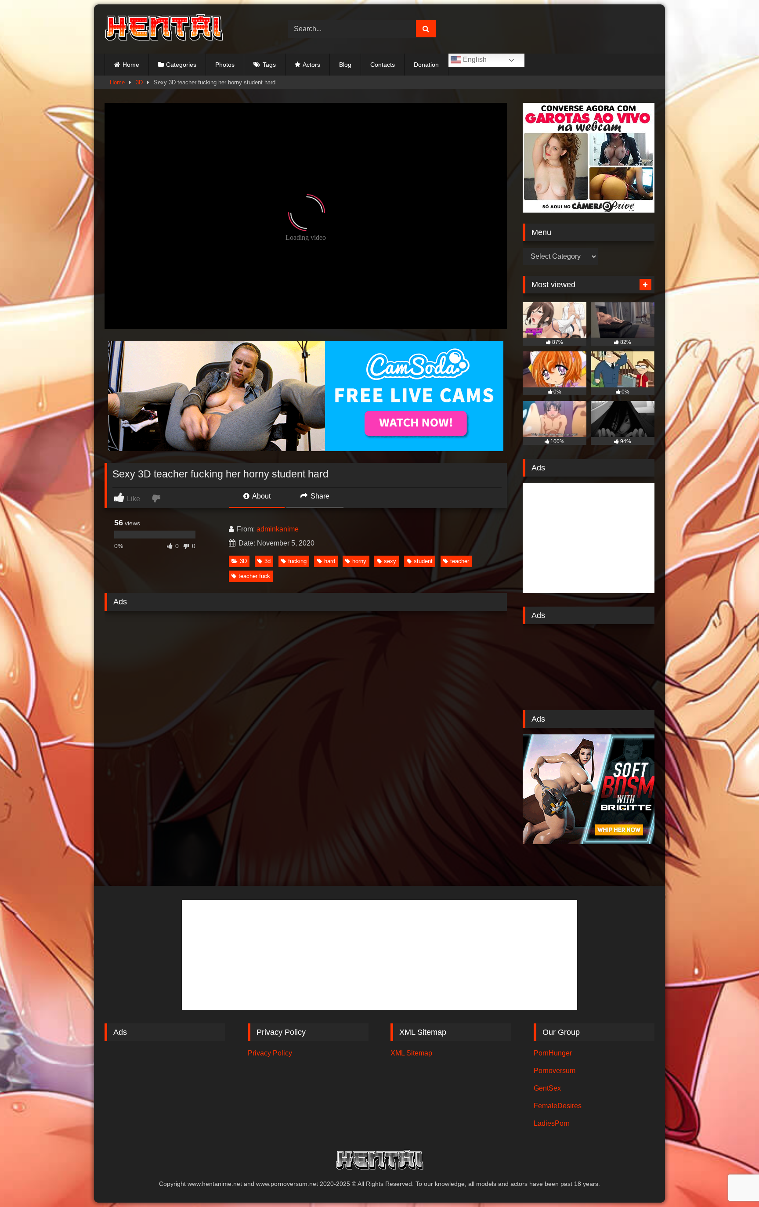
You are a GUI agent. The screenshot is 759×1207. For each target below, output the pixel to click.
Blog (345, 64)
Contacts (382, 64)
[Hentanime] (164, 29)
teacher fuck (254, 576)
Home (131, 64)
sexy (390, 561)
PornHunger (553, 1053)
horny (359, 561)
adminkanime (278, 529)
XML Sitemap (411, 1053)
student (423, 561)
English (474, 59)
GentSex (547, 1088)
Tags (269, 64)
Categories (181, 64)
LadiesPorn (552, 1123)
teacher (459, 561)
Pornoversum (554, 1070)
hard (329, 561)
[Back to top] (731, 1180)
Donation (426, 64)
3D (139, 82)
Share (319, 496)
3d (267, 561)
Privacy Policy (270, 1053)
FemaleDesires (558, 1105)
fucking (297, 561)
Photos (225, 64)
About (261, 496)
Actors (311, 64)
